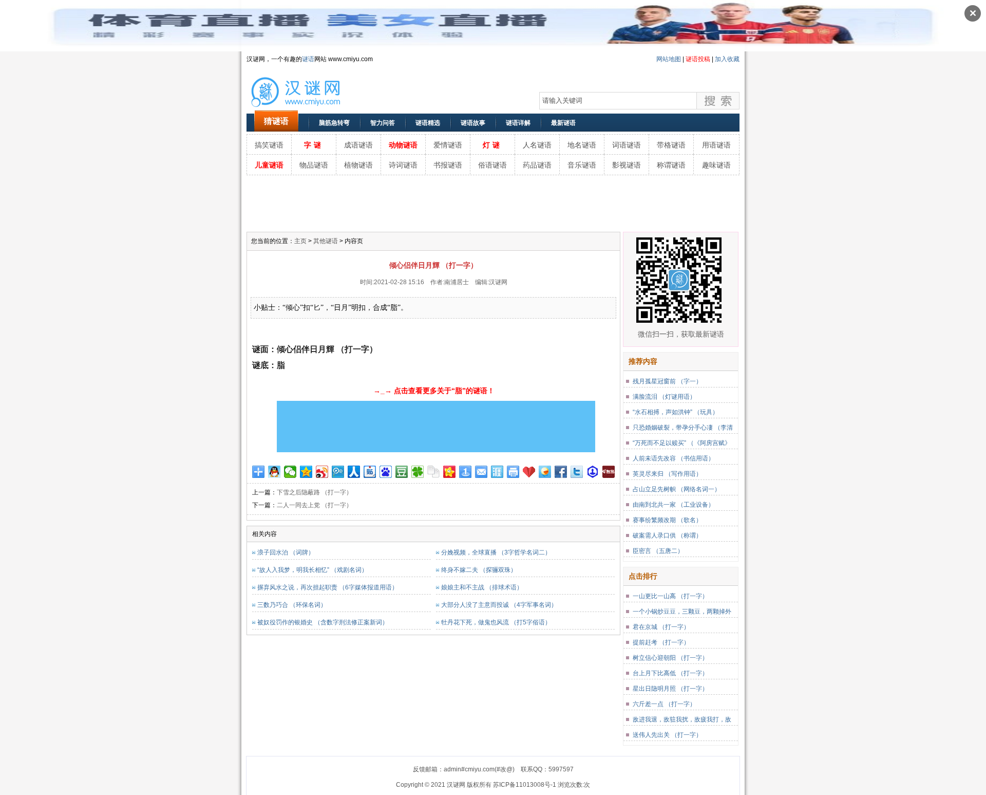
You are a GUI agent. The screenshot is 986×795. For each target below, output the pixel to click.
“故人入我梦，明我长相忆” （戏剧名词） (312, 570)
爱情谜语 (447, 145)
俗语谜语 (492, 165)
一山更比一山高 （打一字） (670, 596)
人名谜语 (537, 145)
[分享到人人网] (354, 472)
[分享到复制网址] (433, 472)
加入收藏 (727, 59)
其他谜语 (325, 241)
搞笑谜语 (269, 145)
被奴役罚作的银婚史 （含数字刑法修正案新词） (322, 622)
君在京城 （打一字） (661, 627)
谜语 (308, 59)
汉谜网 (498, 282)
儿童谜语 (269, 165)
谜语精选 (427, 122)
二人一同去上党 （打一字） (314, 505)
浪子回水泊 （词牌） (285, 552)
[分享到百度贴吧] (370, 472)
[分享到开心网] (449, 472)
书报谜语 (447, 165)
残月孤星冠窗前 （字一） (667, 381)
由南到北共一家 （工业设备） (673, 504)
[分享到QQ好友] (274, 472)
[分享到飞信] (545, 472)
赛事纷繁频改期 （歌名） (667, 520)
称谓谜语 (671, 165)
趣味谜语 (716, 165)
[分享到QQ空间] (306, 472)
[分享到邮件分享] (481, 472)
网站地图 (668, 59)
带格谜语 (671, 145)
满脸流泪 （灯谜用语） (664, 396)
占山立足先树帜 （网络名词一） (676, 489)
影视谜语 (626, 165)
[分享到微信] (290, 472)
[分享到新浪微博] (322, 472)
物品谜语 (313, 165)
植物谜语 (358, 165)
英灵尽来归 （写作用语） (667, 473)
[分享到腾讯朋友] (417, 472)
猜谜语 (276, 121)
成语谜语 (358, 145)
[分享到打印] (513, 472)
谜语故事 (473, 122)
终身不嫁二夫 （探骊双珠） (479, 570)
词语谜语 (626, 145)
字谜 (314, 145)
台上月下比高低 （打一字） (670, 673)
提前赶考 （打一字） (661, 642)
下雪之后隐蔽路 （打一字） (314, 492)
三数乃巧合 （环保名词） (292, 604)
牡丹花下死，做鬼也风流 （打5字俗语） (496, 622)
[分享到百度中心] (592, 472)
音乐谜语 (581, 165)
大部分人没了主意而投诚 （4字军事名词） (499, 604)
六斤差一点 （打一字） (664, 704)
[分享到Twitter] (577, 472)
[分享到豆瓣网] (401, 472)
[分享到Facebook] (561, 472)
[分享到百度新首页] (386, 472)
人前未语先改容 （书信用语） (673, 458)
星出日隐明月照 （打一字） (670, 688)
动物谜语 (403, 145)
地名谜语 (581, 145)
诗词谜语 (403, 165)
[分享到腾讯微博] (338, 472)
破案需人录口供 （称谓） (667, 535)
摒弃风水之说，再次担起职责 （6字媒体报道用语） (327, 587)
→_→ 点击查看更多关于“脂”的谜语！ (434, 390)
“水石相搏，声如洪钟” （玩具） (675, 412)
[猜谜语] (308, 108)
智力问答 (382, 122)
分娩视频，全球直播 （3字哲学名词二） (496, 552)
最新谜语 (563, 122)
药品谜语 (537, 165)
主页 (300, 241)
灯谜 (492, 145)
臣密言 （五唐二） (658, 550)
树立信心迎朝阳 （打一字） (670, 657)
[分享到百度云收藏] (529, 472)
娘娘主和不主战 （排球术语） (482, 587)
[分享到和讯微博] (608, 472)
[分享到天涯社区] (497, 472)
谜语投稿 (698, 59)
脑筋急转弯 (334, 122)
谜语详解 (518, 122)
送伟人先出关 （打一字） (667, 734)
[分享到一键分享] (465, 472)
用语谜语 (716, 145)
